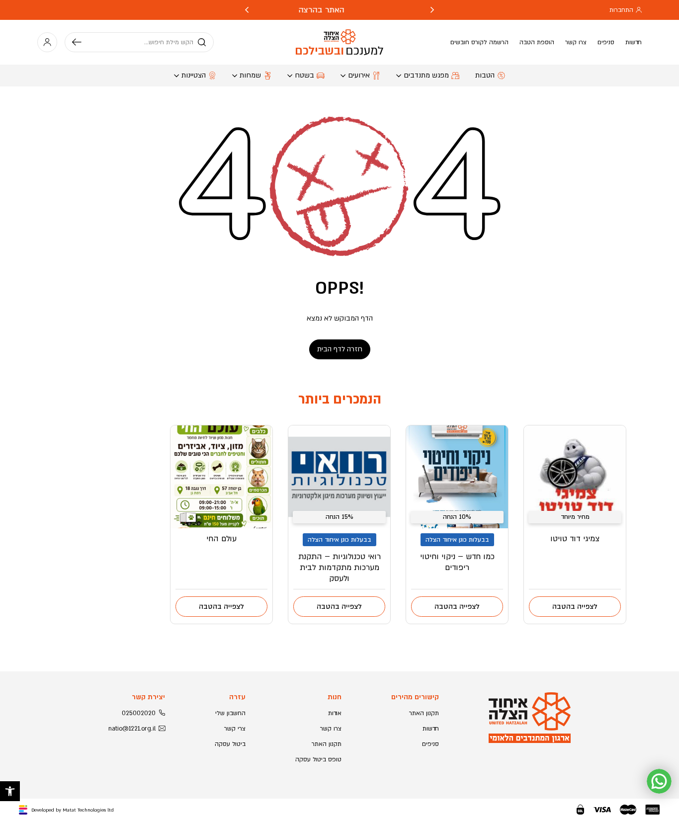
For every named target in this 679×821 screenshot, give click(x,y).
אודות (334, 713)
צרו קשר (576, 42)
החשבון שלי (230, 713)
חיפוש (80, 42)
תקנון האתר (424, 713)
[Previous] (432, 10)
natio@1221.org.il (132, 729)
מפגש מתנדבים (426, 75)
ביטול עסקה (230, 744)
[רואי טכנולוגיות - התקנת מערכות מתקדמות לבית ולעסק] (339, 476)
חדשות (633, 42)
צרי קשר (235, 729)
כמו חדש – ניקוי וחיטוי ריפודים (457, 562)
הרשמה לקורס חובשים (479, 42)
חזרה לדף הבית (339, 349)
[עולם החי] (221, 476)
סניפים (605, 42)
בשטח (304, 75)
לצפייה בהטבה (574, 606)
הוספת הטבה (536, 42)
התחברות (621, 10)
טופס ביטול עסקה (318, 759)
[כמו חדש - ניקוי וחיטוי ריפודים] (457, 476)
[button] (10, 791)
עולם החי (221, 538)
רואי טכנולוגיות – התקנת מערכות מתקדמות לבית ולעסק (339, 567)
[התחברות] (47, 42)
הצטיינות (193, 75)
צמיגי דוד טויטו (574, 538)
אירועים (359, 75)
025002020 (139, 713)
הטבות (485, 75)
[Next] (247, 10)
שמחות (250, 75)
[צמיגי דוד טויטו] (574, 476)
